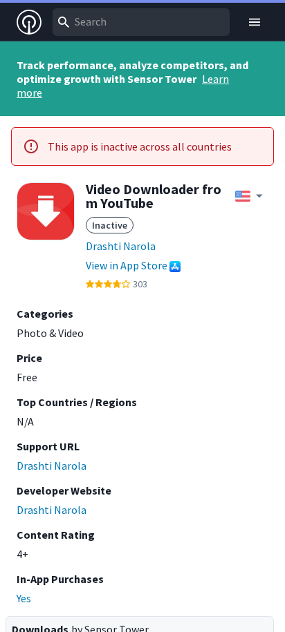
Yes (24, 598)
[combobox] (141, 22)
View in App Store (126, 265)
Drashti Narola (121, 246)
